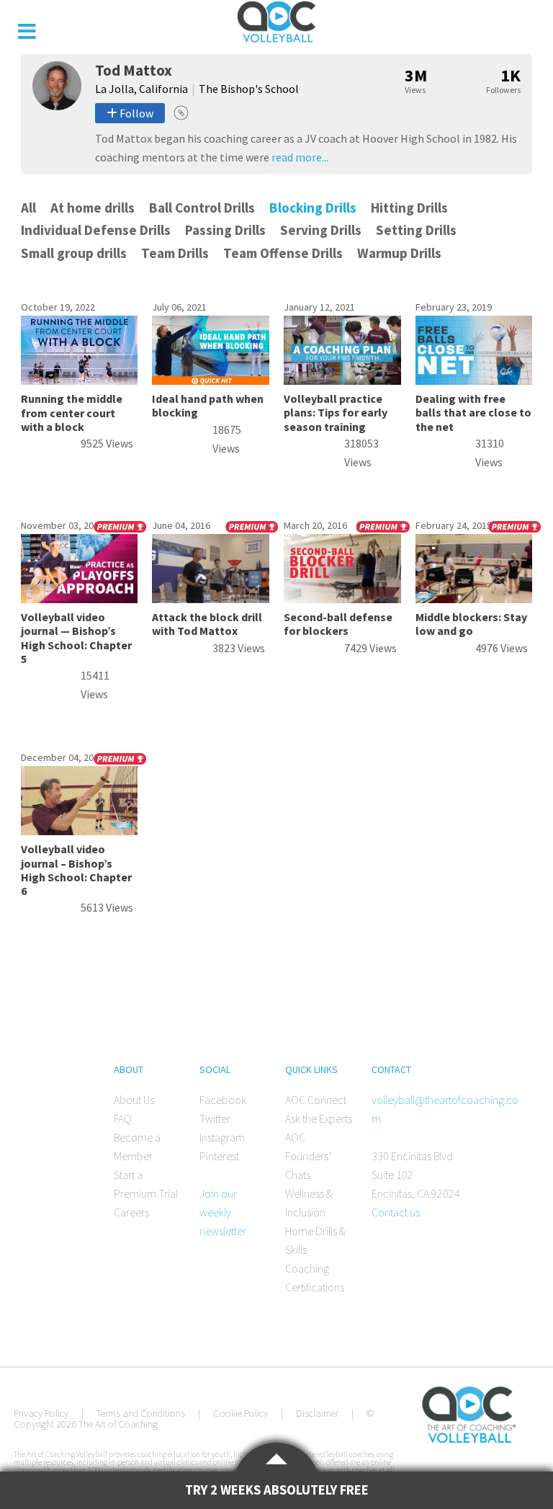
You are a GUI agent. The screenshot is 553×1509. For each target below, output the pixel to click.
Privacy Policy (41, 1413)
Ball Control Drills (202, 207)
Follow (135, 113)
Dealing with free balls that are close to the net (473, 412)
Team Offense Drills (283, 253)
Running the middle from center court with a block (71, 412)
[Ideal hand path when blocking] (210, 380)
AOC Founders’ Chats (308, 1156)
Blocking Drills (312, 207)
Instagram (222, 1137)
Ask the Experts (318, 1118)
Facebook (222, 1099)
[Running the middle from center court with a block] (79, 380)
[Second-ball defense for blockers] (342, 599)
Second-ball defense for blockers (338, 624)
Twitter (214, 1118)
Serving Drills (320, 230)
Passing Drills (225, 230)
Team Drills (175, 253)
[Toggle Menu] (27, 32)
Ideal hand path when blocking (208, 405)
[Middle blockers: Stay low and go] (473, 599)
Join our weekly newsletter (222, 1212)
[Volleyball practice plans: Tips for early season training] (342, 380)
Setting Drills (416, 230)
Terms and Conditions (140, 1413)
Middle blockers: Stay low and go (471, 624)
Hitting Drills (409, 207)
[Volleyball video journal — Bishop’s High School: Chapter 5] (79, 599)
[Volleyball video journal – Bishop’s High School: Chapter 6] (79, 831)
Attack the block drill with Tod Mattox (207, 624)
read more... (299, 157)
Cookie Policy (240, 1413)
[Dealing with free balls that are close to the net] (473, 380)
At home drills (92, 207)
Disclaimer (317, 1413)
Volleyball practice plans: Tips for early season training (335, 412)
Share (181, 112)
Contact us (396, 1212)
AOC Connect (315, 1099)
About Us (134, 1099)
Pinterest (219, 1156)
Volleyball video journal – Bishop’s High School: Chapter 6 (76, 870)
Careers (131, 1212)
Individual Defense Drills (96, 230)
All (28, 207)
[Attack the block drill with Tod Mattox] (210, 599)
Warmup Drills (399, 253)
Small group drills (74, 253)
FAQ (123, 1118)
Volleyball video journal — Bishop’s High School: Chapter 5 (76, 638)
